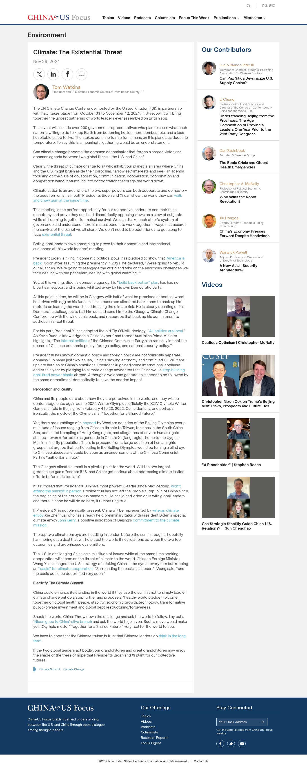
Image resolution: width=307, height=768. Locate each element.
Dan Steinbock (232, 150)
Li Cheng (227, 99)
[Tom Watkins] (41, 92)
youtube (242, 743)
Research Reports (154, 738)
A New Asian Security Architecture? (238, 267)
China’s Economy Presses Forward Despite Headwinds (244, 233)
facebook (220, 743)
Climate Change (74, 669)
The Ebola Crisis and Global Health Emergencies (244, 164)
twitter (231, 743)
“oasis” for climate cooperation (65, 568)
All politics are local (166, 331)
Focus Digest (151, 743)
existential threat (56, 234)
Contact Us (201, 761)
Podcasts (142, 17)
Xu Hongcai (229, 218)
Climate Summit (49, 669)
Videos (124, 17)
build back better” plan (138, 282)
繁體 (272, 5)
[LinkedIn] (53, 74)
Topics (108, 17)
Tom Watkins (66, 87)
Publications (225, 17)
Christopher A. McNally (239, 183)
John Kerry (67, 520)
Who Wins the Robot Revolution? (238, 199)
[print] (81, 74)
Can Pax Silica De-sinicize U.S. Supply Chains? (246, 80)
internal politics (74, 340)
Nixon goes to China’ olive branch (63, 621)
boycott (89, 423)
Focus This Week (194, 17)
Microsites (252, 17)
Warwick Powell (233, 252)
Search (248, 6)
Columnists (165, 17)
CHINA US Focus (59, 17)
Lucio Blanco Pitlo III (237, 65)
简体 (264, 5)
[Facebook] (67, 74)
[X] (39, 74)
